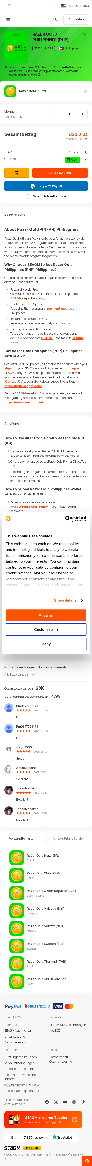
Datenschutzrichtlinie (19, 1069)
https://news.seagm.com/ (23, 402)
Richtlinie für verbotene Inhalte (20, 1077)
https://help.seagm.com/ (23, 386)
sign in (9, 368)
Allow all (46, 615)
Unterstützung (14, 1036)
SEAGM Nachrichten (18, 1030)
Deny (46, 644)
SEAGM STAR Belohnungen (67, 1025)
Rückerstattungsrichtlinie (21, 1091)
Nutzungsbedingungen (20, 1057)
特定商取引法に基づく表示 (22, 1085)
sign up (70, 368)
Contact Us (13, 382)
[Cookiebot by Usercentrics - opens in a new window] (65, 519)
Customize (43, 629)
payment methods (60, 308)
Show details (65, 600)
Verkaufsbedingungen (19, 1063)
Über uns (10, 1025)
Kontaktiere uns (15, 1042)
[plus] (82, 114)
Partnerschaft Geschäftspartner (61, 1059)
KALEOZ (54, 1030)
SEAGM (16, 298)
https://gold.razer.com (27, 507)
